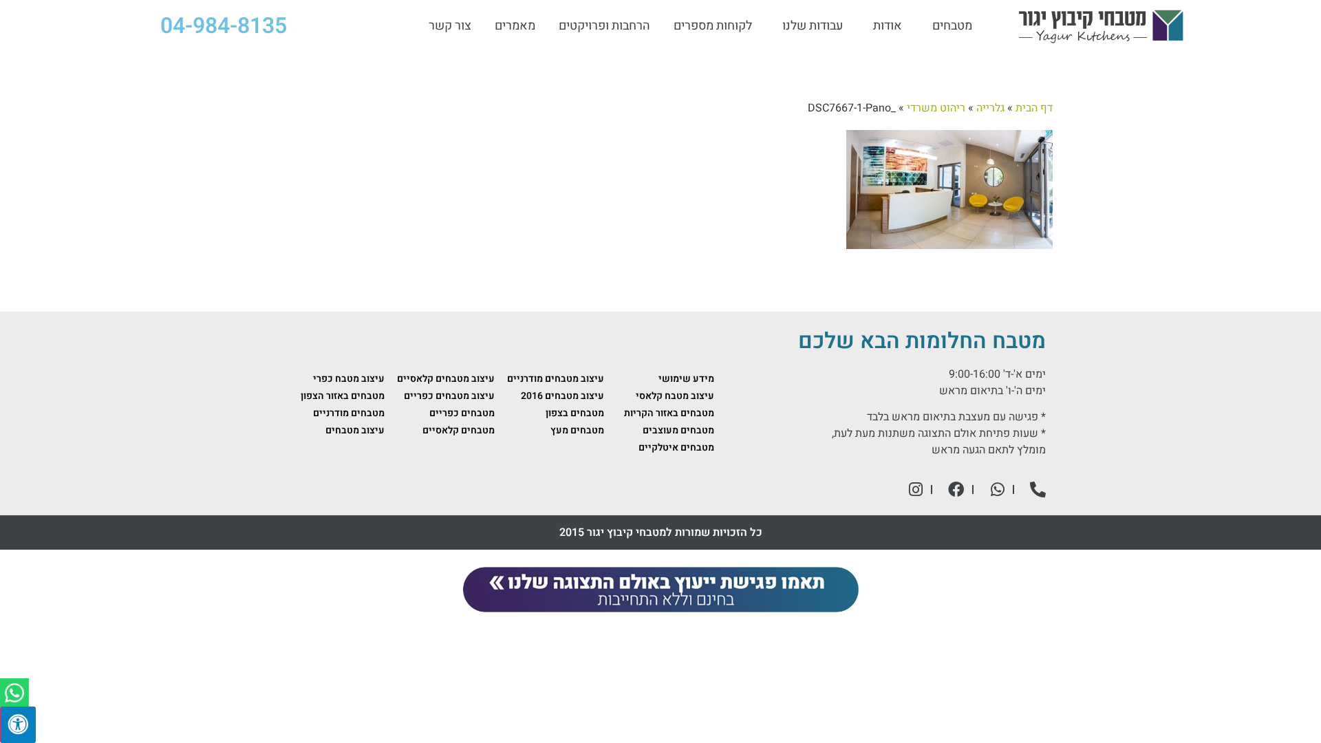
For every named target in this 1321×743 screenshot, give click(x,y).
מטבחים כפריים (462, 413)
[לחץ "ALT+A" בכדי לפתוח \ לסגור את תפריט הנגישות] (18, 725)
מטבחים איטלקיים (676, 447)
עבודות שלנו (812, 26)
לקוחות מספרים (713, 26)
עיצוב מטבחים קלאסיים (446, 379)
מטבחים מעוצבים (678, 430)
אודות (887, 26)
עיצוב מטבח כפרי (349, 379)
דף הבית (1034, 108)
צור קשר (450, 26)
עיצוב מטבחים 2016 (562, 396)
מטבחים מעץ (577, 430)
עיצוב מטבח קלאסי (675, 396)
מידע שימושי (686, 379)
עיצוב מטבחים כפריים (449, 396)
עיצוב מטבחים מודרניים (555, 379)
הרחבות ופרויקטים (604, 26)
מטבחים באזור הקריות (669, 413)
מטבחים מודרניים (349, 413)
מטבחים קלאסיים (458, 430)
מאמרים (515, 26)
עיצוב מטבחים (355, 430)
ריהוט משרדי (936, 108)
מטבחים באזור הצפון (343, 396)
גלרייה (990, 108)
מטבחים (952, 26)
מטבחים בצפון (575, 413)
